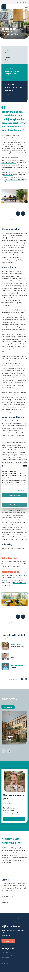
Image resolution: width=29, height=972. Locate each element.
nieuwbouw (8, 182)
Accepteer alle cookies (14, 495)
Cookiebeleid (5, 957)
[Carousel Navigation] (21, 213)
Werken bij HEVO (6, 952)
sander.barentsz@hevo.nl (10, 813)
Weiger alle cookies (15, 504)
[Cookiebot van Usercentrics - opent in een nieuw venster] (20, 466)
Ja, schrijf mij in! (8, 941)
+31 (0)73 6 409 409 (7, 896)
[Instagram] (4, 963)
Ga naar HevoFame (22, 2)
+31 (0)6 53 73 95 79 (8, 810)
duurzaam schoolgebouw (8, 162)
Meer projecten (8, 707)
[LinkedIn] (26, 679)
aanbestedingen (8, 174)
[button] (7, 96)
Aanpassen (14, 500)
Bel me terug (14, 819)
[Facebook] (22, 679)
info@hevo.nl (5, 902)
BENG (17, 527)
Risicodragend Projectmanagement (14, 179)
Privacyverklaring (6, 955)
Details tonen (20, 490)
